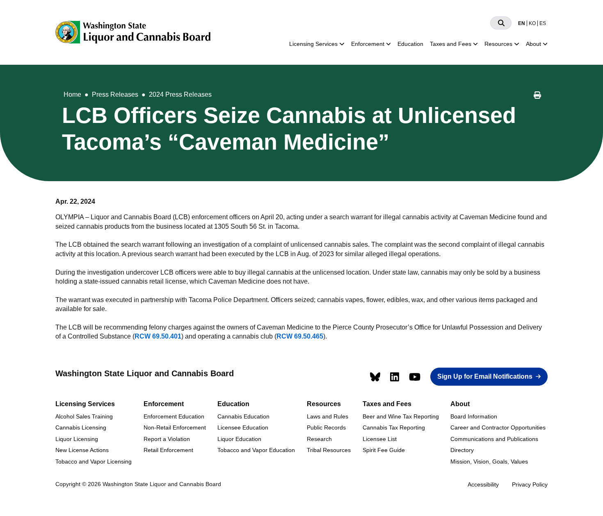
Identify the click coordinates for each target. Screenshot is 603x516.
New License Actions (82, 450)
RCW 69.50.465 (299, 336)
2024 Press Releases (180, 94)
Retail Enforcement (168, 450)
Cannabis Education (243, 416)
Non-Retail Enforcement (175, 427)
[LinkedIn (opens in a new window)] (394, 376)
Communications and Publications (494, 439)
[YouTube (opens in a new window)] (415, 376)
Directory (462, 450)
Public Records (326, 427)
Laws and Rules (327, 416)
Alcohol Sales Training (84, 416)
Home (72, 94)
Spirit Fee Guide (384, 450)
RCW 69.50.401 (158, 336)
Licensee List (380, 439)
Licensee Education (242, 427)
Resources (498, 44)
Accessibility (483, 484)
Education (410, 44)
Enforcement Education (174, 416)
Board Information (473, 416)
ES (542, 23)
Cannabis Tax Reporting (394, 427)
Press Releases (115, 94)
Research (319, 439)
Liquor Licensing (76, 439)
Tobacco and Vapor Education (256, 450)
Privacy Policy (530, 484)
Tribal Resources (329, 450)
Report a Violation (167, 439)
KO (532, 23)
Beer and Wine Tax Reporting (401, 416)
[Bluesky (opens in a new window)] (375, 376)
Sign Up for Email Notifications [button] (484, 376)
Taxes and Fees (450, 44)
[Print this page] (537, 96)
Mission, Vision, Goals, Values (489, 461)
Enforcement (367, 44)
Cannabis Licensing (80, 427)
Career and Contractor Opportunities (498, 427)
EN (521, 23)
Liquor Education (239, 439)
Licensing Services (313, 44)
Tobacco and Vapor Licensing (93, 461)
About (533, 44)
